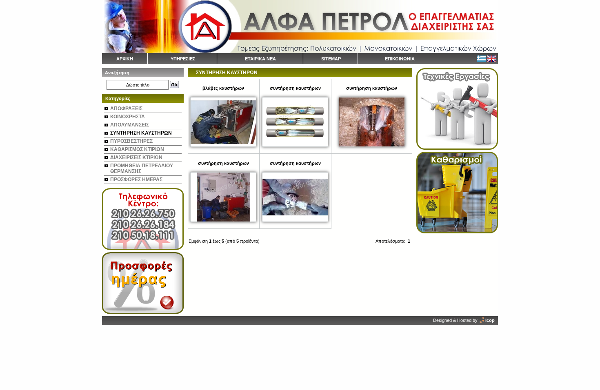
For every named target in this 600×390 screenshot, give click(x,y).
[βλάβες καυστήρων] (223, 145)
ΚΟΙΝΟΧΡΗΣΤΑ (127, 117)
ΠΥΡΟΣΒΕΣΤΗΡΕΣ (131, 141)
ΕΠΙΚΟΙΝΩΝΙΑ (400, 58)
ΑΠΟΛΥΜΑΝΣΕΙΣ (129, 125)
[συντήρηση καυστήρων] (295, 145)
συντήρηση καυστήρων (295, 88)
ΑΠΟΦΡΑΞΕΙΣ (126, 108)
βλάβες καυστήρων (223, 88)
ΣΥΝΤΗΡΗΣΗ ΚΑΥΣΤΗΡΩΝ (141, 133)
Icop (490, 320)
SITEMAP (331, 58)
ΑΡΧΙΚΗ (124, 58)
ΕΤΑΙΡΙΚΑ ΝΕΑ (260, 58)
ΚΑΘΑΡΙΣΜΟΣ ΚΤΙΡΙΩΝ (137, 149)
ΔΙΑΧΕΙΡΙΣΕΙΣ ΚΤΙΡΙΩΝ (136, 157)
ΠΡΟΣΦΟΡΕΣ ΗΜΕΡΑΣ (136, 179)
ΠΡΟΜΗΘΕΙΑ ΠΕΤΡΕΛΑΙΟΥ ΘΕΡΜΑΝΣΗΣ (141, 168)
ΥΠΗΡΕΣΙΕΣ (183, 58)
